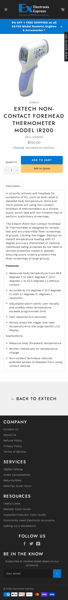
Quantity (11, 162)
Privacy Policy (12, 446)
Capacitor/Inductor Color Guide (24, 514)
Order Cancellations (16, 474)
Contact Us (10, 429)
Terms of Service (14, 451)
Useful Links (11, 503)
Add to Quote (42, 168)
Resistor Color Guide (17, 509)
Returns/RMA (12, 480)
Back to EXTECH (36, 399)
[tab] (12, 186)
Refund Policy (12, 440)
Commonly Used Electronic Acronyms (29, 520)
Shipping (18, 147)
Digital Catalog (13, 469)
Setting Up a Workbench (19, 526)
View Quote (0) (66, 46)
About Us (9, 435)
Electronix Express (23, 588)
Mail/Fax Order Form (17, 486)
